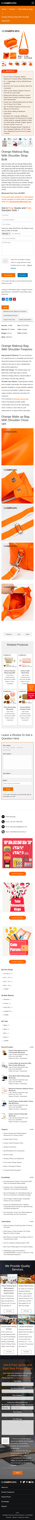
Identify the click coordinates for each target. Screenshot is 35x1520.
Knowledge (5, 1501)
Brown (6, 1037)
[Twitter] (23, 1482)
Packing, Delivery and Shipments (14, 1158)
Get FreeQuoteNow (31, 687)
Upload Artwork (5, 261)
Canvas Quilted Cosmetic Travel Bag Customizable (25, 709)
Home (3, 9)
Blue (6, 1033)
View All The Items (17, 873)
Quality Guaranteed (25, 319)
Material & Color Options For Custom (14, 311)
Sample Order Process (11, 1139)
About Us (4, 1487)
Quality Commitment (10, 1147)
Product (12, 9)
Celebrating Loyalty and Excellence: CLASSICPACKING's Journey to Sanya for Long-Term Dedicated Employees (18, 1252)
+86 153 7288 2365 (16, 821)
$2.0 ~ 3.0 (8, 981)
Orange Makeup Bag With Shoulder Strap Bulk (15, 19)
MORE (6, 989)
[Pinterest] (26, 1482)
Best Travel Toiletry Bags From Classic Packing (18, 1246)
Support (4, 1506)
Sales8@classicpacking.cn (18, 832)
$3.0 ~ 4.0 (8, 985)
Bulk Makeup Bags (25, 9)
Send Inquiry (8, 275)
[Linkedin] (32, 1482)
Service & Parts (8, 1154)
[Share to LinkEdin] (10, 299)
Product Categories (7, 1492)
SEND (17, 1472)
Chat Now (23, 275)
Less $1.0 (8, 973)
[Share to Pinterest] (14, 299)
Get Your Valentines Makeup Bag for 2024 (16, 1243)
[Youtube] (29, 1482)
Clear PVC (8, 1007)
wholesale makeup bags (21, 399)
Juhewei (26, 1517)
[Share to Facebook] (3, 299)
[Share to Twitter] (7, 299)
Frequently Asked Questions (12, 1170)
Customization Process (10, 315)
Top (19, 634)
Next (27, 634)
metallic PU (8, 1011)
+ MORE (31, 1047)
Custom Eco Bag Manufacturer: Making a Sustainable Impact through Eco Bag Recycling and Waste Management (18, 1206)
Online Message (11, 816)
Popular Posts (6, 1497)
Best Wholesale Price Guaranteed (14, 1151)
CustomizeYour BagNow (31, 695)
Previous (8, 634)
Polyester (7, 999)
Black (6, 1029)
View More (9, 1311)
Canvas (7, 1003)
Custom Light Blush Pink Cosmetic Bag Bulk (25, 673)
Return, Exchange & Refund (12, 1166)
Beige (7, 1025)
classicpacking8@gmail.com (20, 202)
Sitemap (14, 1517)
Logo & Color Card (9, 319)
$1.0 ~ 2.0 (8, 977)
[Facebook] (20, 1482)
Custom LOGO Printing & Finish (13, 1143)
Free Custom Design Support (13, 1162)
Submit (8, 789)
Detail (5, 307)
